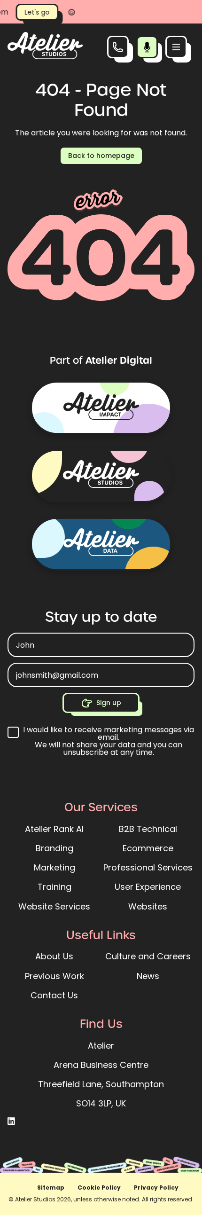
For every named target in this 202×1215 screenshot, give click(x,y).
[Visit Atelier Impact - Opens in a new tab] (101, 407)
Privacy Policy (156, 1187)
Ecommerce (148, 848)
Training (54, 887)
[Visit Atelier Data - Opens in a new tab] (101, 544)
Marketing (54, 867)
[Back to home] (45, 56)
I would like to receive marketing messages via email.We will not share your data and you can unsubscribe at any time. (108, 741)
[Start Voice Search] (147, 47)
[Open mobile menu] (176, 47)
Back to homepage (101, 155)
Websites (147, 906)
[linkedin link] (11, 1122)
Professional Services (148, 867)
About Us (54, 956)
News (148, 976)
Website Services (54, 906)
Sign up (108, 702)
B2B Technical (148, 829)
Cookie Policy (99, 1187)
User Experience (148, 887)
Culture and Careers (148, 956)
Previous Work (54, 976)
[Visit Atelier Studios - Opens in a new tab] (101, 475)
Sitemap (50, 1187)
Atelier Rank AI (54, 829)
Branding (54, 848)
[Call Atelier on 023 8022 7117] (118, 47)
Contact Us (54, 995)
